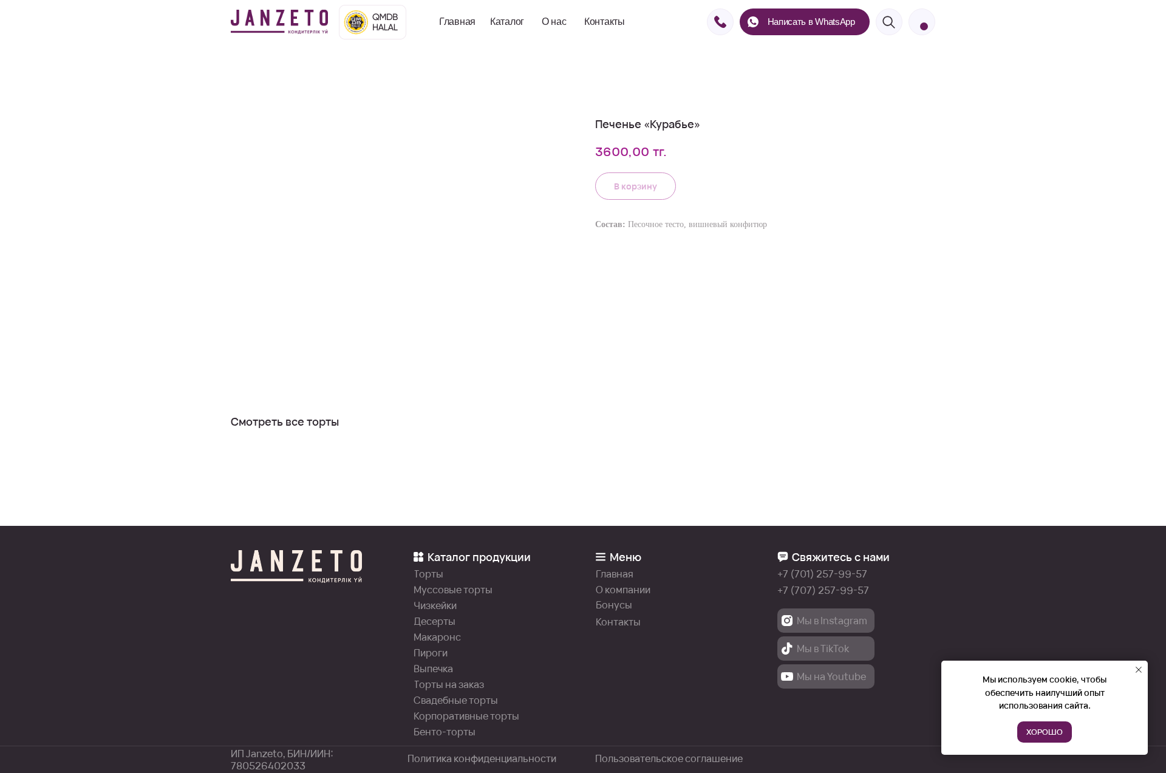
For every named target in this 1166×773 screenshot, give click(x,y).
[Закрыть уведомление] (1139, 670)
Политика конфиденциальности (481, 758)
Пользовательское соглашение (669, 758)
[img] (279, 22)
